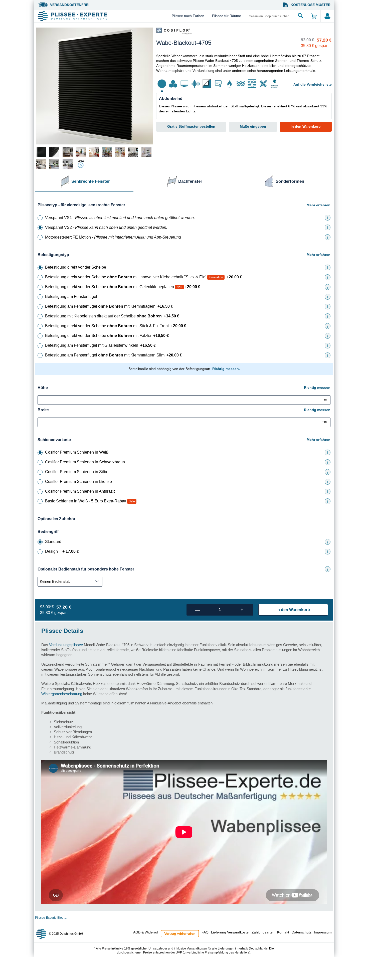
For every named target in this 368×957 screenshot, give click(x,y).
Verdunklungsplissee (66, 645)
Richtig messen (317, 388)
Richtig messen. (226, 369)
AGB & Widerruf (145, 932)
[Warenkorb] (313, 16)
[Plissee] (102, 16)
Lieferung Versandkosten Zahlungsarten (243, 932)
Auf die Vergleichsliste (312, 84)
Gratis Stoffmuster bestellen (191, 126)
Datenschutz (301, 932)
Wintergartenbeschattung (61, 694)
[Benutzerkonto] (327, 16)
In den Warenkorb (306, 126)
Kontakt (283, 932)
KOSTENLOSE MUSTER (310, 5)
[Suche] (300, 16)
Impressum (323, 932)
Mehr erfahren (318, 205)
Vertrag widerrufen (180, 933)
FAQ (205, 932)
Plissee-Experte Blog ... (51, 917)
